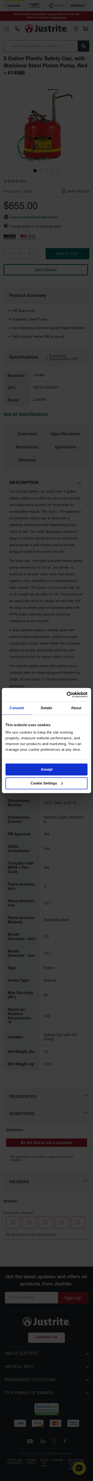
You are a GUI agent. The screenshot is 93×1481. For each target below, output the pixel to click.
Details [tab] (46, 708)
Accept (46, 769)
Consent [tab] (17, 708)
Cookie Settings (44, 783)
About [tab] (76, 708)
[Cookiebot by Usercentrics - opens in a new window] (67, 694)
